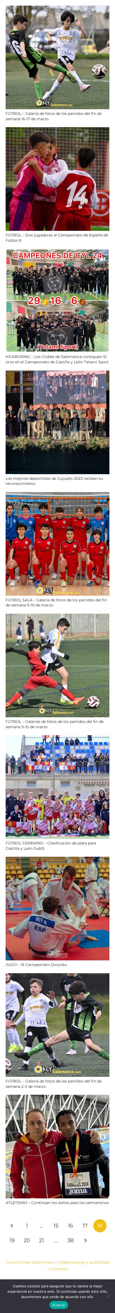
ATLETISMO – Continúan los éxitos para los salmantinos (57, 1202)
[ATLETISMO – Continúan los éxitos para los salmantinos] (57, 1098)
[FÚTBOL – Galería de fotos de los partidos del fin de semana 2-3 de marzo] (57, 976)
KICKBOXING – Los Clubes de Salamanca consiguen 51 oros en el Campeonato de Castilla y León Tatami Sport (57, 359)
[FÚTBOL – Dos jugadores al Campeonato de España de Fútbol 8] (57, 130)
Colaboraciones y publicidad (83, 1262)
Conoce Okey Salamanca (29, 1262)
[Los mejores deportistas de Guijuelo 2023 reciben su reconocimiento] (57, 373)
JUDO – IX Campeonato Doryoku (36, 964)
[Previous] (12, 1225)
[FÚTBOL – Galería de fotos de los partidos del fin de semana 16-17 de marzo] (57, 8)
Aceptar (59, 1305)
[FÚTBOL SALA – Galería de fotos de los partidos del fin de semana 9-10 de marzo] (57, 495)
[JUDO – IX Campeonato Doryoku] (57, 860)
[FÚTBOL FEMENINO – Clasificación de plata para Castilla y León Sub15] (57, 738)
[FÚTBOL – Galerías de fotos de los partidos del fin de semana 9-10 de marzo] (57, 616)
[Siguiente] (85, 1240)
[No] (108, 1296)
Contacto (59, 1269)
